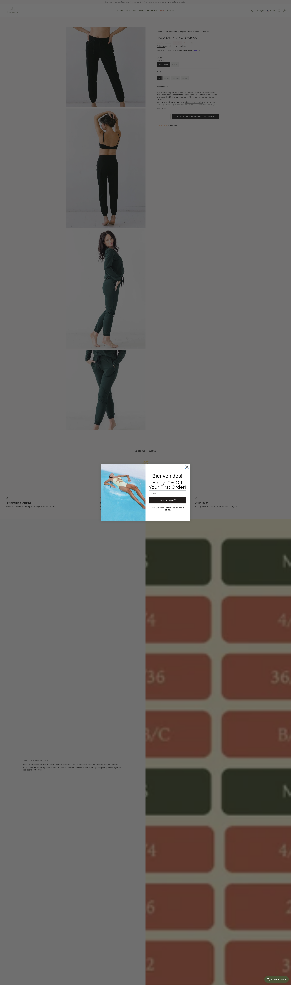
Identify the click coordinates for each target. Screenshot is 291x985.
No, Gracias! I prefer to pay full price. (168, 509)
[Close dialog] (187, 467)
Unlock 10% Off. (167, 500)
